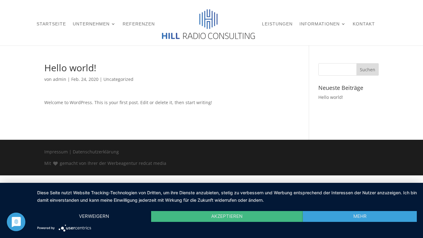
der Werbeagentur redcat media (132, 163)
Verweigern (94, 216)
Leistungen (277, 24)
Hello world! (330, 97)
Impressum (56, 152)
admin (59, 79)
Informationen (319, 24)
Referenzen (139, 24)
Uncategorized (118, 79)
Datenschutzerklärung (96, 152)
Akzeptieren (226, 216)
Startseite (51, 24)
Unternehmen (91, 24)
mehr (360, 216)
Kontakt (364, 24)
